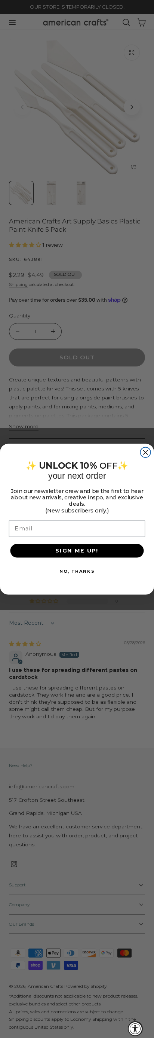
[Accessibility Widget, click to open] (135, 1028)
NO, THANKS (76, 570)
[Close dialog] (145, 452)
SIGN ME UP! (76, 550)
